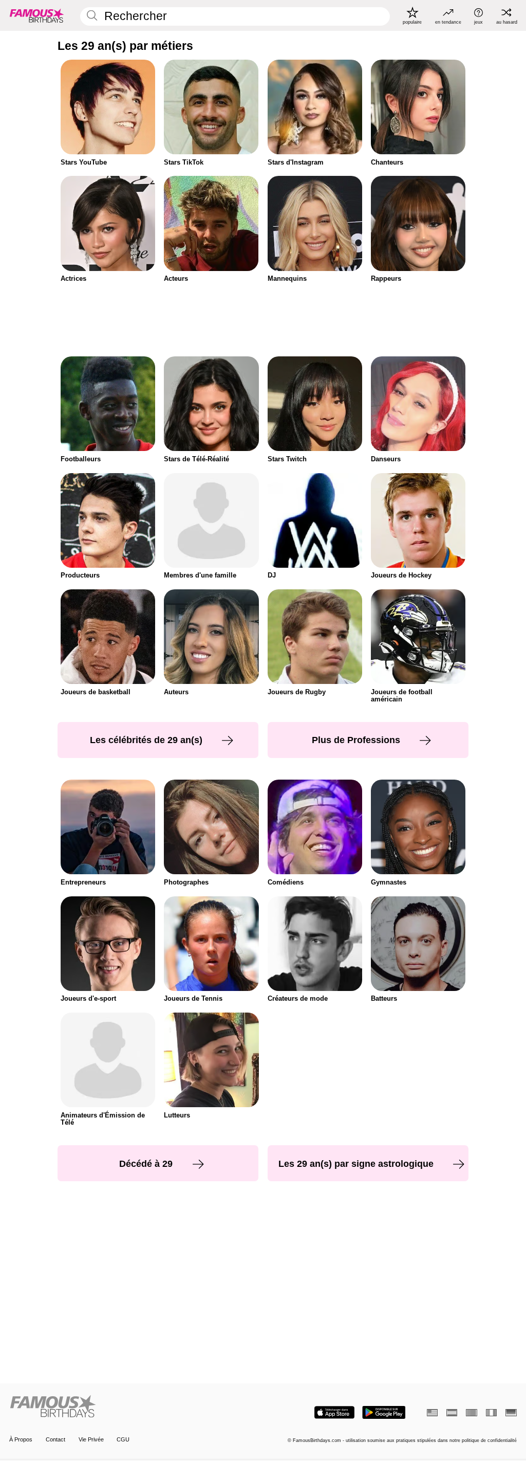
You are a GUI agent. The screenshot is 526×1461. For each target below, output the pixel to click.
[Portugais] (471, 1412)
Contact (55, 1439)
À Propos (20, 1439)
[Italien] (491, 1412)
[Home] (133, 1407)
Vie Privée (91, 1439)
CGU (123, 1439)
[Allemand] (510, 1412)
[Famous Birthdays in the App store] (334, 1412)
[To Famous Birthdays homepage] (37, 15)
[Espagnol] (451, 1412)
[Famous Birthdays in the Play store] (384, 1412)
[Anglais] (432, 1412)
